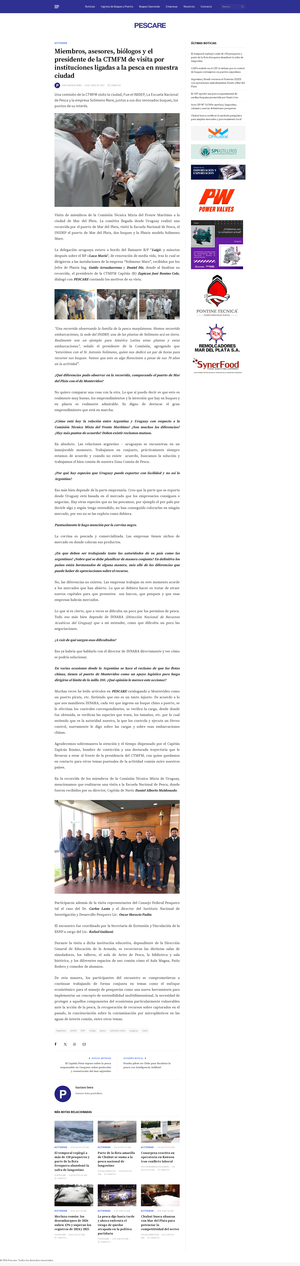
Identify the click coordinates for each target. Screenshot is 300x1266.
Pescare (62, 1175)
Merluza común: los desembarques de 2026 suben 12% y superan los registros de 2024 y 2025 (73, 1223)
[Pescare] (150, 25)
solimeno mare (117, 1030)
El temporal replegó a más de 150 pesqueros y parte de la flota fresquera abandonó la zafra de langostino (72, 1161)
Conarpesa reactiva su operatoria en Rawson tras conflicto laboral (157, 1157)
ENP (83, 1030)
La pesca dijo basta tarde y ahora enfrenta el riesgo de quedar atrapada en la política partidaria (116, 1225)
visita (144, 1030)
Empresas (172, 6)
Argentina (61, 1030)
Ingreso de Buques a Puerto (117, 6)
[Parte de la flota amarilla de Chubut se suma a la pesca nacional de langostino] (117, 1131)
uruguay (134, 1030)
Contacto (206, 6)
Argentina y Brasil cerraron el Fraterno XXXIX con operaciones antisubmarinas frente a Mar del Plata (218, 83)
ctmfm (73, 1030)
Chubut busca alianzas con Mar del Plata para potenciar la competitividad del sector (160, 1223)
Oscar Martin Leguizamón (157, 1167)
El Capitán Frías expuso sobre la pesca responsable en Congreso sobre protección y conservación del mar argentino (85, 1067)
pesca (103, 1030)
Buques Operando (149, 6)
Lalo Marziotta (108, 1171)
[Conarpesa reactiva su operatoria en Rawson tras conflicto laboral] (160, 1131)
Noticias (90, 6)
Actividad (61, 43)
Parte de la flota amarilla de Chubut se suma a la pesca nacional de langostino (116, 1159)
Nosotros (189, 6)
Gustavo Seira (74, 85)
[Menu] (57, 7)
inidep (93, 1030)
